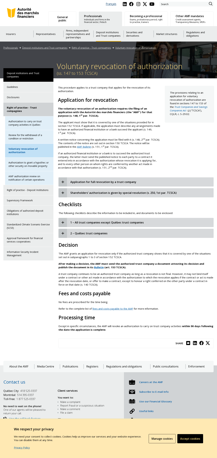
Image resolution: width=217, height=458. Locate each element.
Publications (70, 366)
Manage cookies (162, 439)
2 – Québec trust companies (88, 233)
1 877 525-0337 (19, 399)
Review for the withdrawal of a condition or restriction (25, 136)
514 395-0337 (18, 395)
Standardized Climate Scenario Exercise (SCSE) (28, 226)
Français (111, 4)
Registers (92, 366)
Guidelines (12, 87)
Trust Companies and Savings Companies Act (188, 108)
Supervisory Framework (20, 200)
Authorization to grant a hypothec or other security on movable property (28, 164)
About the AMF (18, 366)
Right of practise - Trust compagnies (91, 47)
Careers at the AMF (151, 382)
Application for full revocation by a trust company (103, 182)
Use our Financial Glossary (155, 401)
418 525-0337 (20, 391)
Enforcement (196, 366)
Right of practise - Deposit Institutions (27, 190)
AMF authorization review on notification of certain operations (26, 178)
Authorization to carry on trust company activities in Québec (25, 123)
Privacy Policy (22, 447)
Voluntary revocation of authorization (135, 47)
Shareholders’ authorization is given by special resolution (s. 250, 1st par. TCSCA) (123, 193)
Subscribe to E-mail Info (154, 391)
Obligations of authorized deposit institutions (25, 212)
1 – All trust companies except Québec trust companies (107, 222)
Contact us (14, 382)
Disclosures (13, 97)
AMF (84, 146)
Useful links (146, 411)
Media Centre (45, 366)
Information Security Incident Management (22, 253)
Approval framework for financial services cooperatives (25, 240)
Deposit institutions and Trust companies (44, 47)
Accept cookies (190, 439)
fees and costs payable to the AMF (112, 308)
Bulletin (99, 267)
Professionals (10, 47)
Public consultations (166, 366)
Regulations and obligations (124, 366)
